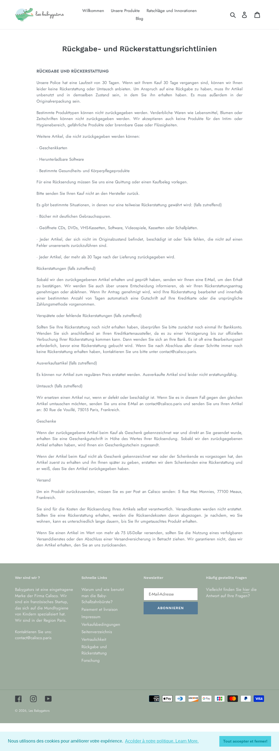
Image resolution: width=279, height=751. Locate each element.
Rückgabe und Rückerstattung (94, 650)
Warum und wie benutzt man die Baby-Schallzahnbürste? (102, 596)
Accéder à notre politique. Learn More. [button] (162, 741)
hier (246, 590)
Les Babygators (39, 710)
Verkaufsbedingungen (100, 624)
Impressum (91, 617)
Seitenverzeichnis (96, 632)
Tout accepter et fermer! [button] (245, 741)
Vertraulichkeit (93, 639)
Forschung (90, 660)
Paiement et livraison (99, 609)
